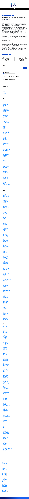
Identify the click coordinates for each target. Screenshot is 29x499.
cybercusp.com (5, 450)
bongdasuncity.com (5, 222)
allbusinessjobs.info (5, 197)
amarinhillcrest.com (5, 125)
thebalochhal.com (5, 331)
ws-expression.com (5, 425)
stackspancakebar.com (6, 165)
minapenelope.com (5, 349)
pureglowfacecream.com (6, 143)
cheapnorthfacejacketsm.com (6, 355)
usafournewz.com (5, 330)
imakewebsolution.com (6, 207)
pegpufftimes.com (5, 106)
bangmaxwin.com (5, 155)
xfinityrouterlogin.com (5, 178)
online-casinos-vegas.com (6, 177)
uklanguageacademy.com (6, 195)
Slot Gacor (12, 15)
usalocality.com (5, 329)
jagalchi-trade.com (5, 347)
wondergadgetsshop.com (6, 364)
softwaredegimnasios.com (6, 433)
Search (4, 65)
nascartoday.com (5, 420)
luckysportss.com (5, 307)
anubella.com (4, 444)
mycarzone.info (5, 267)
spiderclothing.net (5, 363)
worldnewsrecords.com (6, 274)
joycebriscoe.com (5, 336)
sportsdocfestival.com (5, 317)
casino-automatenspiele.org (6, 131)
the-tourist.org (4, 126)
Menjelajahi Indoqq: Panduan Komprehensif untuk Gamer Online (11, 76)
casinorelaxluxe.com (5, 298)
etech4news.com (5, 400)
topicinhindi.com (5, 194)
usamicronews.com (5, 309)
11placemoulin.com (5, 216)
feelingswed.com (5, 402)
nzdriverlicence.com (5, 422)
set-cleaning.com (5, 439)
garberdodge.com (5, 111)
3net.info (4, 366)
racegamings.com (5, 312)
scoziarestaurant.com (5, 437)
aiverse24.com (5, 443)
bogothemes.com (5, 352)
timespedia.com (5, 138)
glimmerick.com (5, 341)
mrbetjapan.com (5, 145)
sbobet (6, 464)
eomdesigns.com (5, 264)
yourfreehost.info (5, 354)
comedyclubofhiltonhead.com (6, 281)
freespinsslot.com (5, 224)
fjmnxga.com (4, 153)
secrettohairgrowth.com (6, 150)
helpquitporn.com (5, 409)
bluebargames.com (5, 108)
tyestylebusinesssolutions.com (6, 290)
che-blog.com (4, 208)
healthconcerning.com (5, 228)
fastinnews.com (5, 302)
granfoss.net (4, 170)
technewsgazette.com (5, 142)
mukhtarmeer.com (5, 419)
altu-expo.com (4, 374)
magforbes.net (4, 123)
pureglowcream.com (5, 148)
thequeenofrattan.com (5, 251)
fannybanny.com (5, 303)
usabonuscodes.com (5, 431)
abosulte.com (4, 442)
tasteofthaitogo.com (5, 151)
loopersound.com (5, 348)
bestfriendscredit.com (5, 370)
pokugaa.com (4, 314)
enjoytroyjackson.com (5, 398)
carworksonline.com (5, 115)
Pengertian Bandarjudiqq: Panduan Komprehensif (9, 79)
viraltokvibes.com (5, 121)
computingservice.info (5, 241)
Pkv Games (8, 15)
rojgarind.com (4, 229)
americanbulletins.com (5, 388)
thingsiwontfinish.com (5, 319)
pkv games (4, 90)
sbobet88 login (4, 485)
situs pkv (5, 461)
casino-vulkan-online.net (6, 173)
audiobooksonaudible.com (6, 445)
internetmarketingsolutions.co (6, 246)
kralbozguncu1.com (5, 415)
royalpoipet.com (5, 291)
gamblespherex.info (5, 262)
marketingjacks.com (5, 179)
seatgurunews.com (5, 365)
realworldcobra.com (5, 256)
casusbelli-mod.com (5, 358)
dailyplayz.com (5, 300)
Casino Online (4, 15)
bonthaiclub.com (5, 357)
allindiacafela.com (5, 171)
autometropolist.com (5, 391)
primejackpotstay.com (5, 313)
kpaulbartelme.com (5, 280)
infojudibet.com (5, 202)
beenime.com (4, 284)
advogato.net (4, 127)
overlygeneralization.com (6, 235)
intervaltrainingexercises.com (6, 289)
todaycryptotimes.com (5, 430)
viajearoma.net (5, 376)
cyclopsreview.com (5, 394)
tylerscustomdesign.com (6, 114)
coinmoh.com (4, 393)
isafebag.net (4, 128)
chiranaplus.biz (5, 164)
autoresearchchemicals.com (6, 184)
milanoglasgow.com (5, 167)
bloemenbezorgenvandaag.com (7, 149)
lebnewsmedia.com (5, 360)
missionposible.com (5, 176)
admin (5, 19)
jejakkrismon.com (5, 139)
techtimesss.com (5, 116)
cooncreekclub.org (5, 105)
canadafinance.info (5, 159)
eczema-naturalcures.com (6, 372)
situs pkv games (4, 472)
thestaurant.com (5, 292)
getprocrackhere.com (5, 301)
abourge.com (4, 385)
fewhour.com (4, 230)
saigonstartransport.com (6, 154)
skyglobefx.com (5, 261)
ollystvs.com (4, 247)
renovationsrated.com (5, 436)
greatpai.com (4, 382)
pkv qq (4, 486)
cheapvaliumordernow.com (6, 283)
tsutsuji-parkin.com (5, 377)
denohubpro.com (5, 252)
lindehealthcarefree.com (6, 196)
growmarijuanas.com (5, 233)
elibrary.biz (4, 371)
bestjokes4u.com (5, 213)
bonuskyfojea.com (5, 295)
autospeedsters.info (5, 258)
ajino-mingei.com (5, 353)
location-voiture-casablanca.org (7, 279)
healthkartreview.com (5, 408)
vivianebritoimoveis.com (6, 122)
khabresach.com (5, 182)
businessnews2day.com (6, 273)
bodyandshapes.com (5, 447)
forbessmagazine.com (5, 404)
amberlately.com (5, 335)
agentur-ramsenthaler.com (6, 263)
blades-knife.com (5, 253)
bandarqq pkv (4, 492)
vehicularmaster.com (5, 332)
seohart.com (4, 438)
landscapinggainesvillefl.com (6, 416)
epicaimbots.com (5, 399)
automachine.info (5, 257)
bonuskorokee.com (5, 296)
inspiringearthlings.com (6, 413)
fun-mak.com (4, 286)
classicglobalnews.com (6, 449)
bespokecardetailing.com (6, 369)
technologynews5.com (5, 428)
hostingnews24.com (5, 411)
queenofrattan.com (5, 250)
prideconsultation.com (5, 210)
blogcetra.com (4, 245)
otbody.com (4, 133)
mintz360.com (4, 217)
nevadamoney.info (5, 160)
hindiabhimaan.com (5, 181)
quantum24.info (5, 269)
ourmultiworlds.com (5, 104)
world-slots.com (5, 206)
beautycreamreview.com (6, 392)
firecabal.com (4, 403)
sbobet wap (3, 483)
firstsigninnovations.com (6, 110)
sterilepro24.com (5, 275)
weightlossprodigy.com (6, 219)
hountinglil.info (5, 211)
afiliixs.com (4, 386)
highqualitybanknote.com (6, 410)
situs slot (3, 464)
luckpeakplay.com (5, 308)
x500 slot (5, 463)
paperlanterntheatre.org (6, 383)
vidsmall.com (4, 272)
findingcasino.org (5, 255)
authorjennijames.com (5, 375)
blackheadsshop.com (5, 278)
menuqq (6, 486)
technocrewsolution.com (6, 120)
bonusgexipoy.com (5, 297)
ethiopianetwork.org (5, 236)
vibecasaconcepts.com (6, 268)
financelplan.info (5, 200)
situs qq (3, 478)
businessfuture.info (5, 201)
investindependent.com (6, 414)
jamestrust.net (4, 134)
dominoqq (4, 91)
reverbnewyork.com (5, 344)
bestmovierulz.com (5, 346)
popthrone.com (5, 205)
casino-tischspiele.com (6, 132)
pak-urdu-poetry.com (5, 244)
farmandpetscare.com (5, 240)
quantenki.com (5, 270)
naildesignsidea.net (5, 381)
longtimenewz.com (5, 306)
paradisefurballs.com (5, 225)
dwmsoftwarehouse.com (6, 397)
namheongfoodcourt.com (6, 166)
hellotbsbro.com (5, 239)
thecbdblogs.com (5, 183)
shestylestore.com (5, 318)
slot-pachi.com (4, 223)
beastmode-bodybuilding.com (6, 199)
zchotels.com (4, 426)
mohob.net (4, 218)
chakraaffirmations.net (5, 212)
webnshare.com (5, 234)
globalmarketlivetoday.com (6, 405)
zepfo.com (4, 427)
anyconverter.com (5, 137)
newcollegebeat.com (5, 343)
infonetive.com (4, 156)
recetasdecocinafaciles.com (6, 380)
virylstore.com (4, 117)
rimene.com (4, 161)
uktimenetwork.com (5, 327)
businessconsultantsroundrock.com (7, 448)
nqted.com (4, 421)
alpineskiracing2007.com (6, 172)
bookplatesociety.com (5, 359)
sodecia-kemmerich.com (6, 285)
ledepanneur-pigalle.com (6, 162)
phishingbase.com (5, 311)
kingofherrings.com (5, 144)
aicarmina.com (5, 337)
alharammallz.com (5, 387)
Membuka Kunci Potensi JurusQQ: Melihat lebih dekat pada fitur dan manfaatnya (21, 59)
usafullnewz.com (5, 326)
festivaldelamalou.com (5, 109)
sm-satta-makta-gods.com (6, 432)
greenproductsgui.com (5, 227)
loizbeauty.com (5, 136)
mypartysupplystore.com (6, 338)
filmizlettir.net (4, 103)
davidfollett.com (5, 342)
